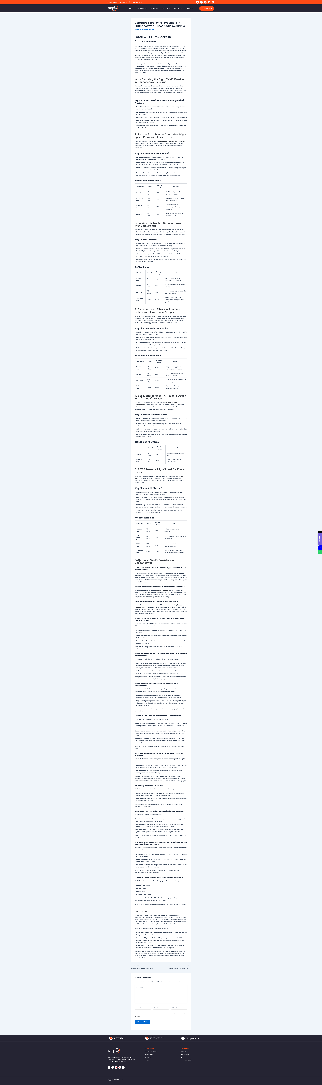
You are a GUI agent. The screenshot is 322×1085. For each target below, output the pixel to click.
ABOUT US (190, 8)
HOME (131, 8)
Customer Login (207, 8)
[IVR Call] (320, 547)
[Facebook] (197, 2)
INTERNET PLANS (142, 8)
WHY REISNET (178, 8)
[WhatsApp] (213, 2)
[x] (205, 2)
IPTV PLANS (166, 8)
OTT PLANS (154, 8)
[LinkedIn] (209, 2)
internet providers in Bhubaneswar (172, 141)
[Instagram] (201, 2)
